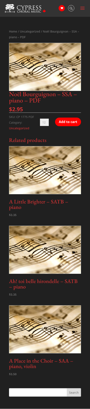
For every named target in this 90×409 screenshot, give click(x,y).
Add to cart (68, 121)
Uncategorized (30, 31)
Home (13, 31)
